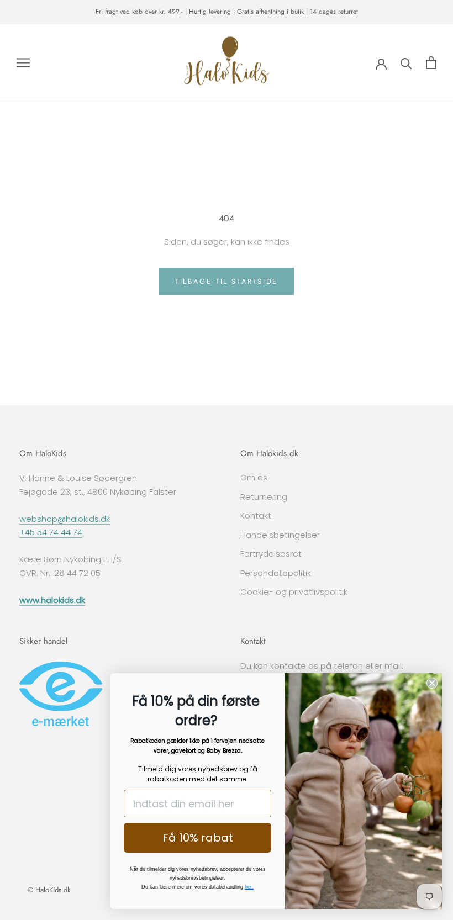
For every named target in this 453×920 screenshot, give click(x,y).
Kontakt (255, 515)
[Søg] (406, 62)
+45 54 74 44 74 (50, 532)
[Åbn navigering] (23, 62)
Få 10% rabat (197, 837)
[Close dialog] (432, 683)
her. (249, 887)
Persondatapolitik (275, 573)
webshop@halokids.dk (64, 519)
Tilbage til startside (226, 281)
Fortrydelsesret (271, 553)
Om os (253, 477)
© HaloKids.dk (49, 890)
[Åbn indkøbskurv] (431, 62)
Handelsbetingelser (280, 535)
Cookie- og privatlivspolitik (293, 592)
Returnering (263, 497)
